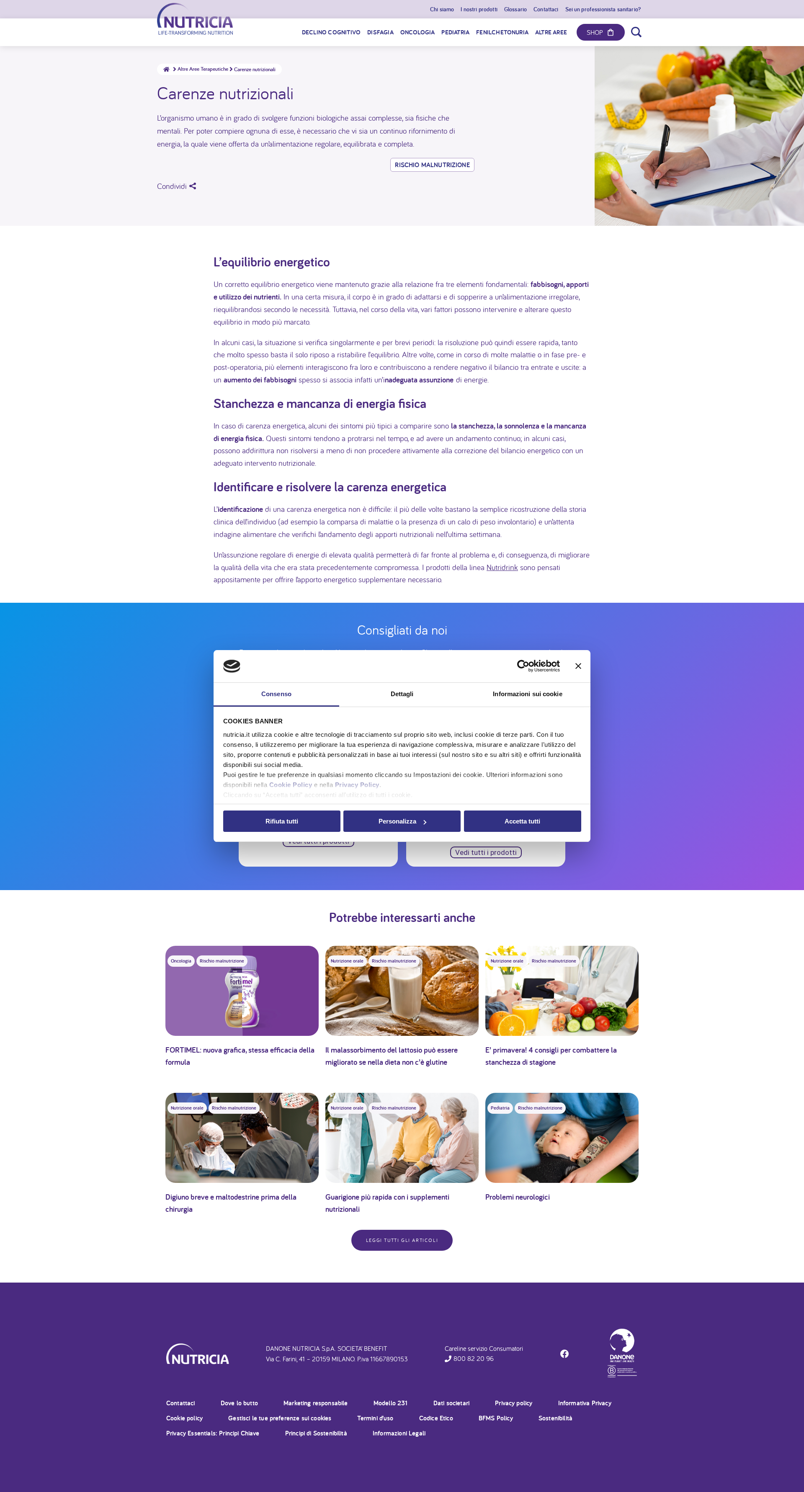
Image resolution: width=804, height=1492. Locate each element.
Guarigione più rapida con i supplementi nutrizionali (387, 1202)
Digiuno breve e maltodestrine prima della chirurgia (230, 1202)
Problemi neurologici (517, 1196)
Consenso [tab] (276, 693)
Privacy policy (513, 1403)
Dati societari (451, 1403)
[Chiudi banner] (578, 666)
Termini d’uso (375, 1418)
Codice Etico (436, 1418)
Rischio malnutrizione (432, 164)
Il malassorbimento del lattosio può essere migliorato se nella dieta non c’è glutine (391, 1055)
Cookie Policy (290, 784)
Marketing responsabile (315, 1403)
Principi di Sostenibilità (316, 1433)
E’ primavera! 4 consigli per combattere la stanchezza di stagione (551, 1055)
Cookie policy (184, 1418)
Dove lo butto (239, 1403)
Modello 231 (391, 1403)
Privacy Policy (357, 784)
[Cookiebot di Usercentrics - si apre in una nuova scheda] (523, 666)
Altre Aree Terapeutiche (203, 68)
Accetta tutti (522, 821)
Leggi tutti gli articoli (402, 1240)
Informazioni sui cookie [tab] (527, 693)
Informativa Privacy (584, 1403)
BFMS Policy (496, 1418)
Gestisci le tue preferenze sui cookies (279, 1418)
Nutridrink (502, 567)
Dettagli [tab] (402, 693)
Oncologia (181, 961)
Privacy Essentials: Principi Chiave (213, 1433)
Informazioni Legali (399, 1433)
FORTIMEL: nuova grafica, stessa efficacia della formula (239, 1055)
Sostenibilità (555, 1418)
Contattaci (180, 1403)
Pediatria (500, 1108)
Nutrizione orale (347, 961)
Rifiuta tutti (281, 821)
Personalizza (397, 821)
